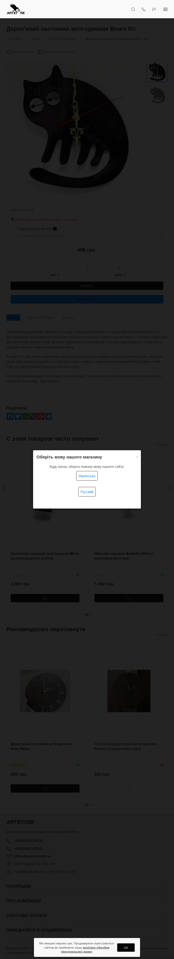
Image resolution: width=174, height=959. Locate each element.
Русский (87, 491)
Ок (126, 947)
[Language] (154, 9)
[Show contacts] (143, 9)
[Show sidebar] (165, 9)
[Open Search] (133, 9)
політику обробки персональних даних (85, 949)
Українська (87, 475)
